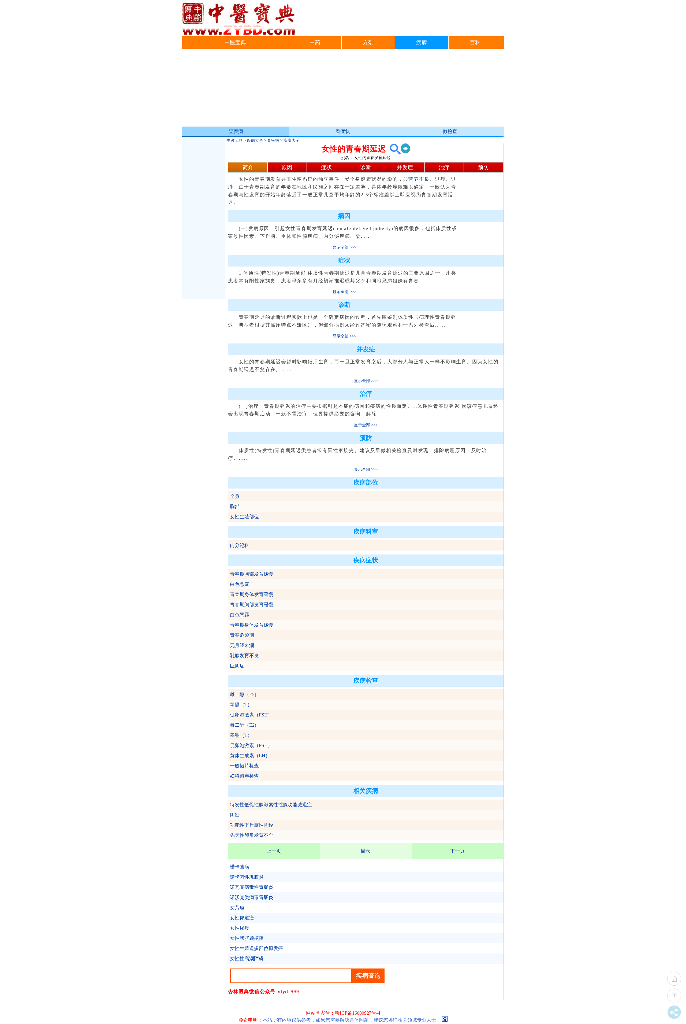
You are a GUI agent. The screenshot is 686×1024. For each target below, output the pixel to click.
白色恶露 (239, 584)
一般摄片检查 (244, 765)
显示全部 (341, 247)
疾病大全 (255, 140)
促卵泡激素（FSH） (251, 715)
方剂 (368, 42)
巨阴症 (237, 665)
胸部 (235, 506)
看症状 (342, 131)
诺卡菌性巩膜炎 (247, 877)
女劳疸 (237, 907)
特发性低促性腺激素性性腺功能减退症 (271, 804)
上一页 (274, 851)
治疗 (444, 167)
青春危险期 (242, 635)
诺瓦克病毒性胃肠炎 (251, 887)
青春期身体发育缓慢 (251, 594)
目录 (365, 851)
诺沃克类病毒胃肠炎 (251, 897)
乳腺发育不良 (244, 655)
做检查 (450, 131)
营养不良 (419, 179)
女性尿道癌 (242, 918)
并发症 (405, 167)
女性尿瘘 (239, 928)
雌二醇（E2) (243, 694)
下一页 (457, 851)
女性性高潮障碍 (247, 958)
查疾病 (236, 131)
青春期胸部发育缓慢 (251, 574)
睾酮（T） (241, 704)
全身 (235, 496)
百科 (475, 42)
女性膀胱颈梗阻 (247, 938)
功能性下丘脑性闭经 (251, 825)
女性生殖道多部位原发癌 (256, 948)
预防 (483, 167)
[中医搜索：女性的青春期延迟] (393, 148)
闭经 (235, 815)
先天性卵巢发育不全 (251, 835)
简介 (248, 167)
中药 (315, 42)
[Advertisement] (343, 89)
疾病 (421, 42)
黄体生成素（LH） (250, 755)
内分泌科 (239, 545)
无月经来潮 (242, 645)
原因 (287, 167)
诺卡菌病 (239, 867)
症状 (326, 167)
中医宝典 (235, 42)
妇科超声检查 (244, 776)
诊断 (365, 167)
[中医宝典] (238, 33)
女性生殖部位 (244, 516)
